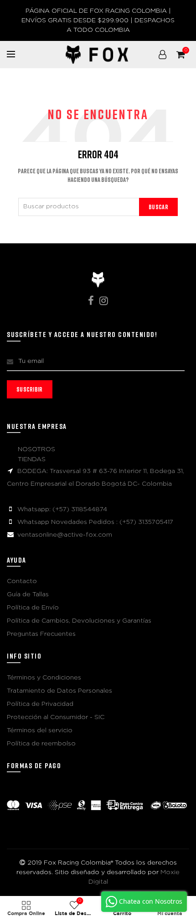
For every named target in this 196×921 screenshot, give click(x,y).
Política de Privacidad (40, 704)
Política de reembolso (41, 743)
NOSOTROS (36, 449)
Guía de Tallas (28, 594)
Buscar (158, 207)
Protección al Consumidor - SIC (55, 717)
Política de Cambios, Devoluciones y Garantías (79, 621)
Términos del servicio (39, 730)
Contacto (22, 581)
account (162, 54)
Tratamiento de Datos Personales (59, 691)
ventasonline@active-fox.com (64, 535)
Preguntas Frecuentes (41, 634)
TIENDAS (32, 459)
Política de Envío (33, 607)
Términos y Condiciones (44, 677)
